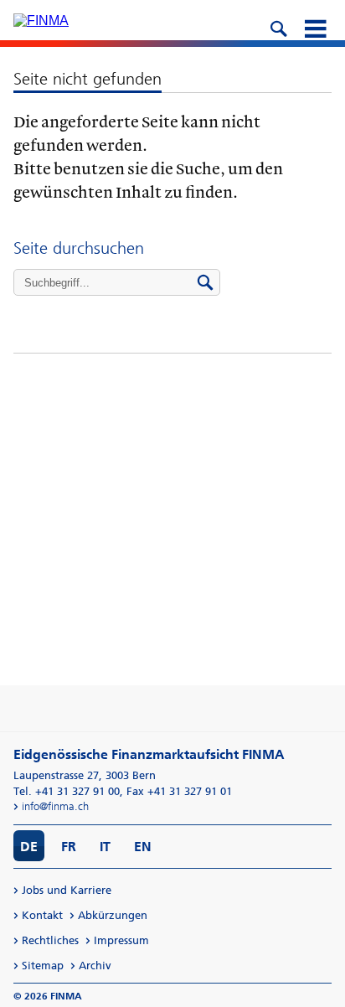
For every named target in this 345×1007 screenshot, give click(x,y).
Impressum (121, 940)
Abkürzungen (112, 915)
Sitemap (43, 965)
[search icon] (278, 27)
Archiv (95, 965)
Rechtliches (50, 940)
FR (68, 847)
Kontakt (42, 915)
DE (29, 847)
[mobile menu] (315, 27)
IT (105, 847)
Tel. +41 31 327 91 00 (66, 791)
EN (143, 847)
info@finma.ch (55, 806)
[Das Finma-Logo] (41, 20)
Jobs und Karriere (66, 890)
